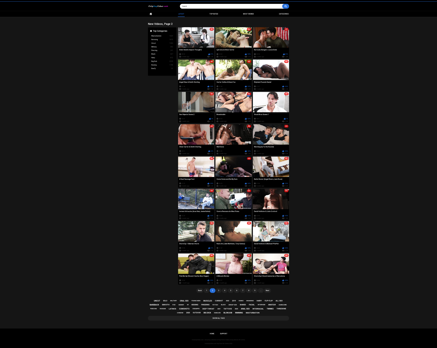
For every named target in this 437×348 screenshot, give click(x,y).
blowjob (228, 313)
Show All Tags (218, 318)
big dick (207, 313)
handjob (217, 313)
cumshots (184, 309)
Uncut (162, 43)
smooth (165, 305)
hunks (241, 301)
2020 (188, 313)
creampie (195, 309)
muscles (207, 301)
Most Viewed (248, 14)
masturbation (252, 313)
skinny (181, 305)
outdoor (197, 313)
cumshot (219, 301)
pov (173, 305)
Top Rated (213, 14)
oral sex (184, 301)
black (223, 305)
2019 (234, 301)
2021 (219, 309)
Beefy (162, 68)
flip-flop (269, 301)
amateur (272, 305)
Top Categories (160, 31)
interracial (258, 309)
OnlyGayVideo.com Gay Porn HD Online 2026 (218, 343)
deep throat (208, 309)
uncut (157, 301)
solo (165, 301)
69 (188, 305)
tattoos (228, 309)
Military (162, 47)
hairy (259, 301)
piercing (153, 309)
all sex (279, 301)
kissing (195, 305)
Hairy (162, 58)
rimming (239, 313)
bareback (154, 305)
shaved (243, 305)
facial (252, 305)
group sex (233, 305)
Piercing (162, 50)
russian (163, 309)
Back (200, 290)
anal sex (245, 309)
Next (267, 290)
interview (261, 305)
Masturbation (162, 36)
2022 (227, 301)
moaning (250, 301)
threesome (281, 309)
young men (195, 301)
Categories (284, 14)
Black (162, 54)
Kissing (162, 65)
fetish (215, 305)
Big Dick (162, 61)
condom (180, 313)
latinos (172, 309)
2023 (236, 309)
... (261, 290)
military (173, 301)
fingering (205, 305)
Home (151, 14)
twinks (270, 309)
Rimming (162, 39)
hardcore (283, 305)
